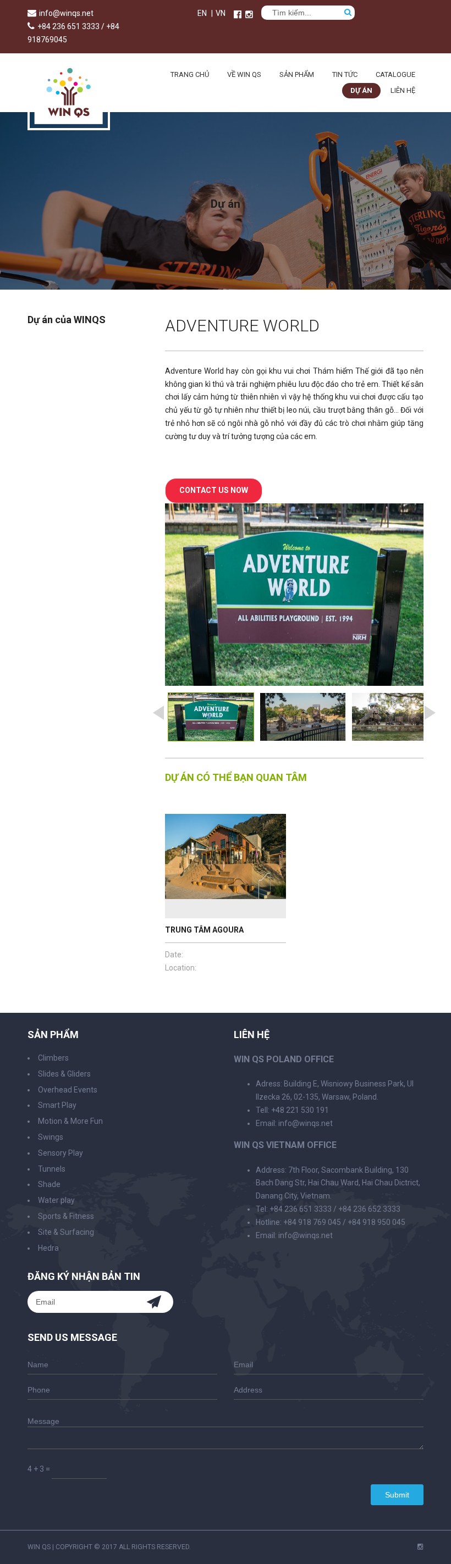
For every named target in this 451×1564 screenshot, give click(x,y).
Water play (56, 1200)
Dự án (361, 90)
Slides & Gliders (64, 1073)
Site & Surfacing (66, 1232)
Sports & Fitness (66, 1216)
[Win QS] (69, 125)
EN (202, 13)
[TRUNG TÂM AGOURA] (225, 866)
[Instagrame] (249, 14)
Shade (49, 1184)
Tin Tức (345, 74)
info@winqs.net (66, 13)
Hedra (48, 1248)
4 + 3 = (39, 1469)
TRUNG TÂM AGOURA (204, 929)
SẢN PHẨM (296, 74)
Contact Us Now (213, 490)
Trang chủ (189, 74)
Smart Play (57, 1105)
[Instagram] (420, 1547)
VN (221, 13)
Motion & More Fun (70, 1121)
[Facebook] (237, 14)
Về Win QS (244, 74)
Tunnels (51, 1168)
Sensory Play (60, 1153)
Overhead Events (67, 1089)
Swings (50, 1137)
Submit (397, 1494)
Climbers (53, 1057)
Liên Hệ (403, 90)
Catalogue (395, 74)
